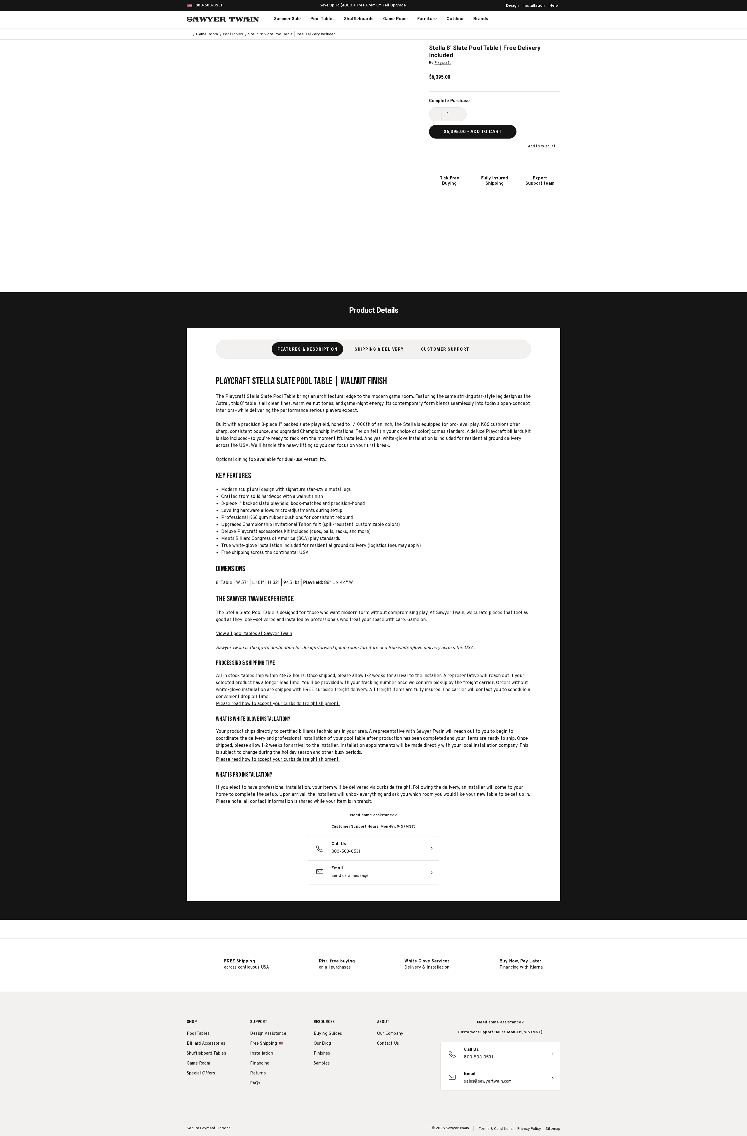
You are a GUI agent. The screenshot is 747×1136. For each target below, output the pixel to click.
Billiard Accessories (206, 1043)
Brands (480, 19)
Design (512, 6)
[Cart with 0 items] (546, 19)
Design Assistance (268, 1034)
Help (553, 6)
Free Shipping (263, 1043)
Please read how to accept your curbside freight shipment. (278, 704)
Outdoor (455, 19)
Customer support (445, 349)
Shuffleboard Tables (206, 1053)
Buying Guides (328, 1034)
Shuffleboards (359, 19)
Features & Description (307, 349)
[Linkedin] (423, 1058)
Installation (534, 6)
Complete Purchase (449, 101)
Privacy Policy (529, 1129)
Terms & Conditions (496, 1129)
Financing (259, 1063)
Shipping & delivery (379, 349)
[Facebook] (391, 1058)
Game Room (395, 19)
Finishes (322, 1053)
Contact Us (388, 1043)
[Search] (521, 19)
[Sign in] (534, 19)
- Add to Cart (473, 131)
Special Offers (201, 1073)
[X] (412, 1058)
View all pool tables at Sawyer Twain (254, 634)
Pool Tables (322, 19)
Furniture (427, 19)
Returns (258, 1073)
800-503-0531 (209, 5)
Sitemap (553, 1129)
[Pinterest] (402, 1058)
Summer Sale (287, 19)
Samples (322, 1063)
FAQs (255, 1083)
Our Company (390, 1034)
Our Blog (322, 1043)
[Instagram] (380, 1058)
